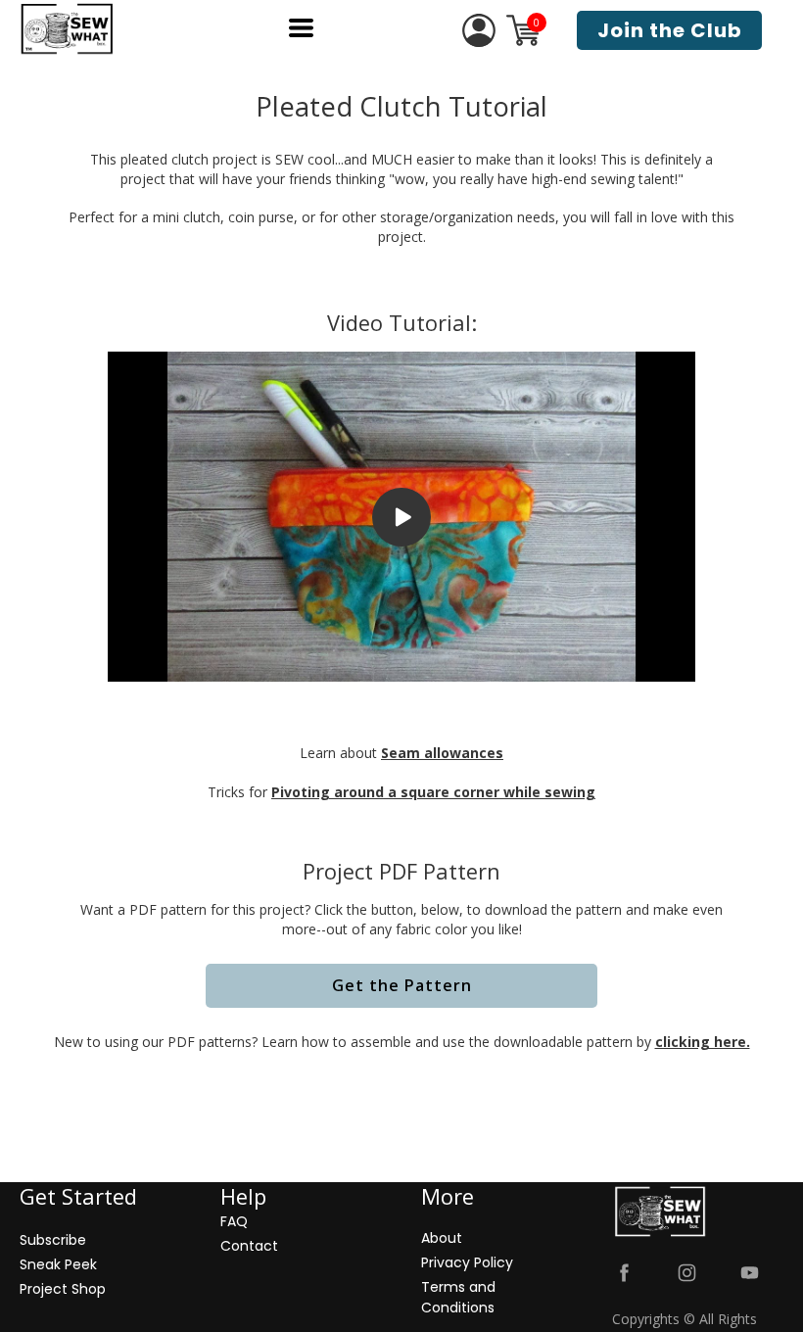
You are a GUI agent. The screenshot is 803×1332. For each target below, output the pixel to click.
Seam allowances (442, 752)
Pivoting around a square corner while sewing (433, 792)
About (441, 1238)
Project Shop (63, 1289)
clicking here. (702, 1041)
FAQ (234, 1221)
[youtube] (749, 1273)
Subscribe (53, 1240)
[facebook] (624, 1273)
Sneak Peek (58, 1264)
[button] (301, 28)
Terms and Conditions (458, 1297)
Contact (249, 1246)
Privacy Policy (467, 1262)
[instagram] (687, 1273)
